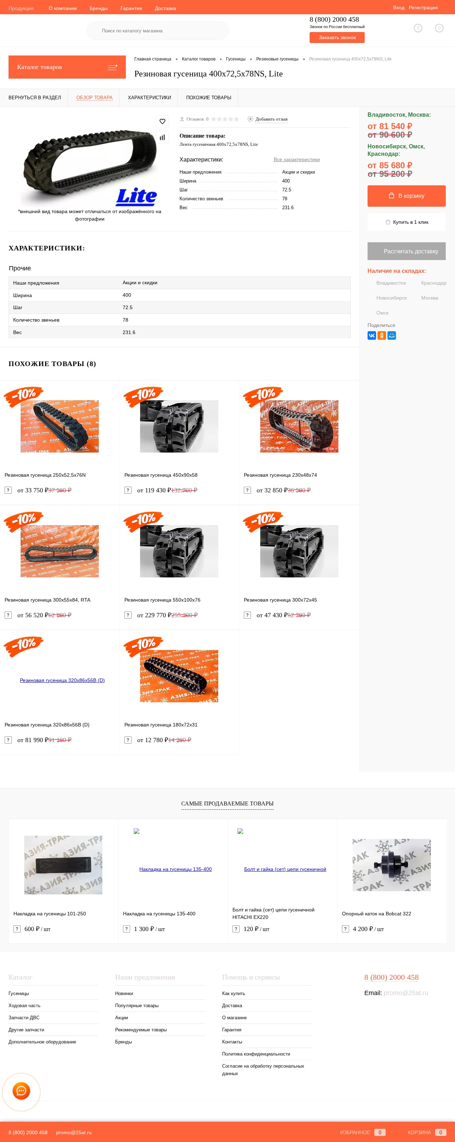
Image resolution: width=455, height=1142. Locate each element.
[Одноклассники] (382, 335)
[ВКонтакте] (372, 335)
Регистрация (423, 7)
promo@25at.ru (406, 992)
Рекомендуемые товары (141, 1029)
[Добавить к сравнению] (162, 137)
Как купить (233, 993)
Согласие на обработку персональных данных (263, 1069)
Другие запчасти (26, 1029)
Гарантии (131, 8)
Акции (121, 1017)
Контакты (232, 1042)
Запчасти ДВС (24, 1017)
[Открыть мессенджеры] (21, 1092)
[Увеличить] (90, 161)
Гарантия (231, 1029)
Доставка (165, 8)
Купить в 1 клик (410, 222)
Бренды (99, 8)
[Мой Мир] (391, 335)
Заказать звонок (337, 37)
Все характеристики (297, 159)
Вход (399, 7)
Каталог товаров (39, 66)
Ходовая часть (25, 1005)
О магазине (234, 1017)
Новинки (124, 993)
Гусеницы (19, 993)
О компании (63, 8)
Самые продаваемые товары (227, 803)
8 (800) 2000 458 (334, 19)
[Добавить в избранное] (162, 121)
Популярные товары (137, 1005)
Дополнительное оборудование (42, 1042)
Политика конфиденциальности (256, 1054)
